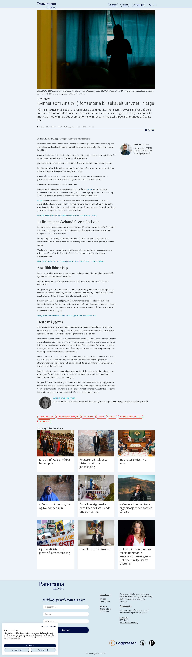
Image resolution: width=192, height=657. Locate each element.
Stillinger (113, 5)
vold (112, 417)
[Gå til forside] (46, 4)
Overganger (138, 5)
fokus (101, 417)
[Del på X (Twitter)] (149, 130)
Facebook (124, 617)
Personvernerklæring (129, 622)
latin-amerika (46, 417)
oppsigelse (141, 612)
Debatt (125, 5)
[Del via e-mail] (152, 130)
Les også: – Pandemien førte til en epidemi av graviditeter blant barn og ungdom (70, 261)
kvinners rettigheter (130, 417)
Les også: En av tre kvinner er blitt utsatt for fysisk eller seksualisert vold (66, 315)
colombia (88, 417)
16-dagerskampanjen (68, 417)
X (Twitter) (124, 620)
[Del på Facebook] (145, 130)
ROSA (39, 200)
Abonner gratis (126, 610)
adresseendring (126, 612)
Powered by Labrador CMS (96, 654)
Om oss (103, 599)
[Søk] (150, 4)
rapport (90, 189)
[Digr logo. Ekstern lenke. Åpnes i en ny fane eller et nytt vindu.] (5, 628)
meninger (44, 421)
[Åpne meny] (155, 5)
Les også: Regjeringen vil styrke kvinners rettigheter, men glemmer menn (67, 215)
